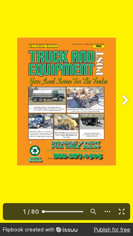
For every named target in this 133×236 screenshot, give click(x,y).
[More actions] (107, 212)
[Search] (93, 212)
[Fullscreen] (122, 212)
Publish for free (112, 229)
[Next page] (124, 111)
